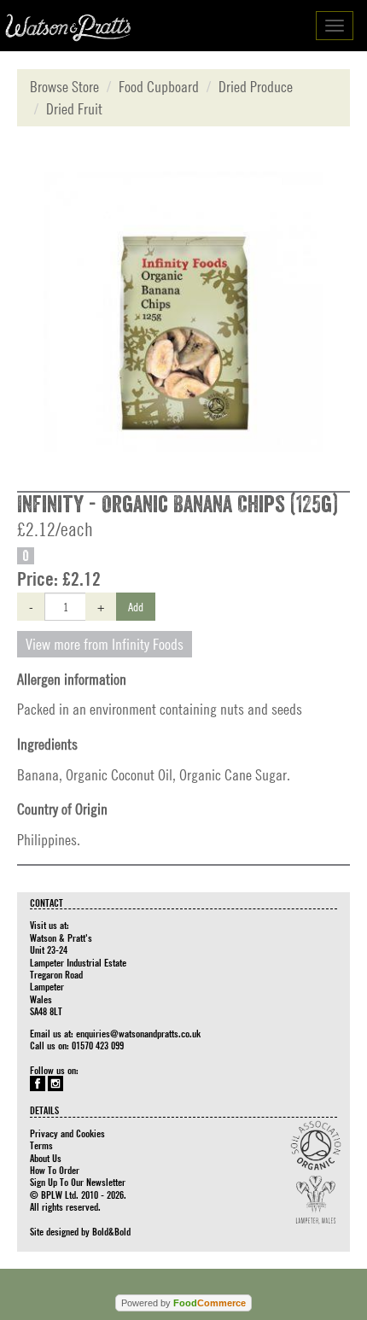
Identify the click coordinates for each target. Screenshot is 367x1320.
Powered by (183, 1303)
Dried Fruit (74, 109)
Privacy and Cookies (67, 1133)
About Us (45, 1158)
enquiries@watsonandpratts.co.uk (138, 1033)
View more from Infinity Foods (105, 644)
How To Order (54, 1170)
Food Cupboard (159, 87)
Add (135, 606)
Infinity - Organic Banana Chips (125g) (177, 505)
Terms (41, 1145)
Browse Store (64, 87)
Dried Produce (255, 87)
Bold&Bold (111, 1231)
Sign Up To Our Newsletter (77, 1182)
